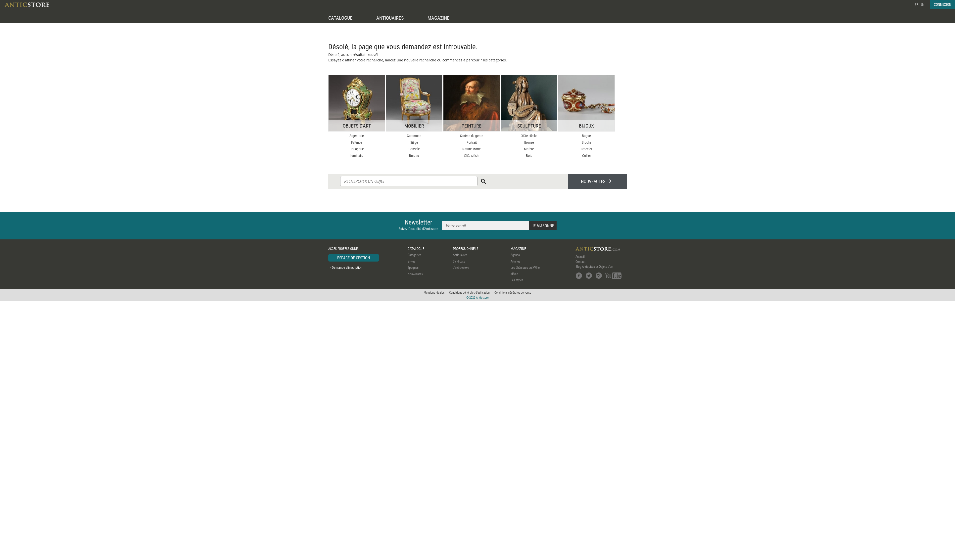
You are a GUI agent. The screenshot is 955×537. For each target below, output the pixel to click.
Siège (414, 142)
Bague (586, 135)
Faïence (356, 142)
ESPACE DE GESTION (353, 258)
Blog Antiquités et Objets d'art (594, 266)
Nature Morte (471, 148)
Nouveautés (415, 274)
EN (922, 4)
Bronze (529, 142)
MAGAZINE (438, 17)
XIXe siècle (471, 155)
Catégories (414, 255)
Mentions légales (434, 292)
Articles (515, 261)
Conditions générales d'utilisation (469, 292)
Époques (413, 267)
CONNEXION (942, 4)
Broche (586, 142)
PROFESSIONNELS (465, 248)
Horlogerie (356, 148)
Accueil (580, 256)
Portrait (472, 142)
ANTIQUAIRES (390, 17)
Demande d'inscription (347, 267)
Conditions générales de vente (512, 292)
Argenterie (356, 135)
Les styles (517, 280)
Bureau (414, 155)
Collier (586, 155)
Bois (529, 155)
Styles (411, 261)
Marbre (529, 148)
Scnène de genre (471, 135)
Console (414, 148)
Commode (414, 135)
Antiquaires (460, 255)
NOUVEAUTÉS (593, 181)
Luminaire (357, 155)
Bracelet (586, 148)
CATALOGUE (340, 17)
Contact (580, 261)
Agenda (515, 255)
